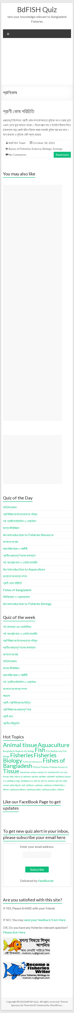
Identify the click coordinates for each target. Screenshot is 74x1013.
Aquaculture (53, 744)
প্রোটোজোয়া (39, 785)
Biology (46, 148)
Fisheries (21, 755)
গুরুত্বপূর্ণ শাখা (42, 772)
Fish (40, 749)
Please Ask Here (14, 932)
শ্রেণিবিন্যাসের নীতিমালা (17, 789)
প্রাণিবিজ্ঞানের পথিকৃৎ (13, 781)
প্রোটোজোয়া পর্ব (48, 785)
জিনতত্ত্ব (6, 776)
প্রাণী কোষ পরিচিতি (18, 111)
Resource (62, 767)
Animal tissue (20, 744)
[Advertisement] (37, 63)
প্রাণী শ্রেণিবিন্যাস (28, 785)
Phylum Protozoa (41, 767)
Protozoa (53, 767)
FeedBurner (46, 880)
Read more (62, 154)
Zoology (57, 148)
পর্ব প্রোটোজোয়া (25, 776)
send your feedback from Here (45, 920)
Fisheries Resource (32, 761)
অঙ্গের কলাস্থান (25, 772)
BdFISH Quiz (37, 9)
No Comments (17, 154)
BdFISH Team (17, 142)
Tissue (11, 771)
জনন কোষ (63, 772)
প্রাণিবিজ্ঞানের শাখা (27, 781)
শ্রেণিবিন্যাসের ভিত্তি (33, 789)
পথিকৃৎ (11, 776)
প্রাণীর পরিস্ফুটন (15, 785)
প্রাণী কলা (43, 781)
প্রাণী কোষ (58, 781)
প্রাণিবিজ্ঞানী (51, 776)
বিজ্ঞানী (56, 785)
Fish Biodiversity (54, 751)
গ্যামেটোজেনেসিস (54, 772)
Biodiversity (21, 751)
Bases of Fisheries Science (25, 148)
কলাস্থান (34, 772)
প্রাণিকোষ (34, 776)
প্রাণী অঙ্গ (37, 781)
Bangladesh (9, 751)
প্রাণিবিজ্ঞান (42, 776)
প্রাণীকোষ (51, 781)
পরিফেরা (17, 776)
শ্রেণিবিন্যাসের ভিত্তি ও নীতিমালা (52, 789)
